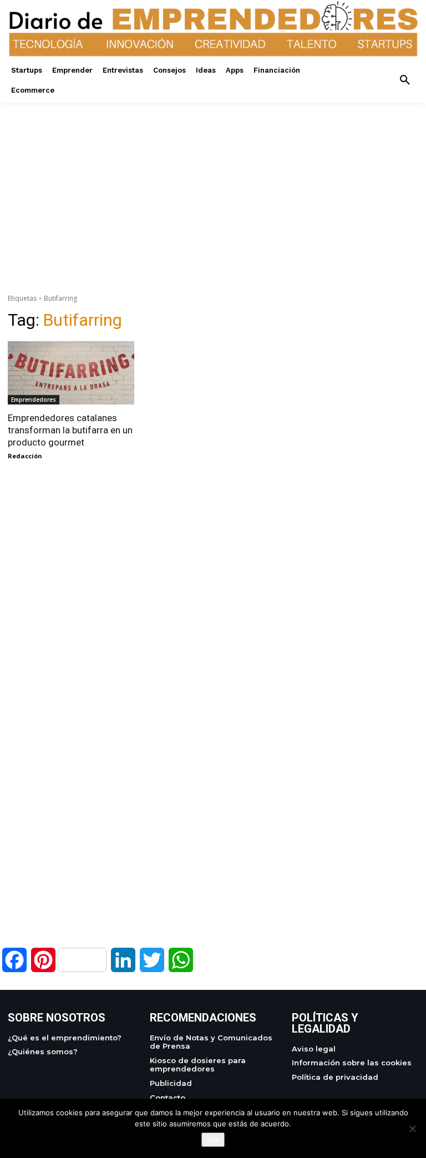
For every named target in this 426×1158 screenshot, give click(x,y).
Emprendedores (33, 399)
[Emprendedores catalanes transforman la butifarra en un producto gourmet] (71, 372)
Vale (213, 1139)
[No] (412, 1128)
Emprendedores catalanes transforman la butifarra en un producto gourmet (70, 430)
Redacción (25, 456)
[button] (405, 80)
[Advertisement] (213, 181)
